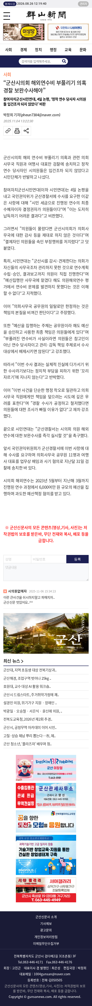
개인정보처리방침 (46, 936)
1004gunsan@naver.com (52, 974)
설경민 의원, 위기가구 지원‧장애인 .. (30, 702)
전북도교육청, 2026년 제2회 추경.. (27, 719)
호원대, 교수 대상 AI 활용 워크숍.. (27, 686)
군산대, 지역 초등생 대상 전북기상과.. (29, 670)
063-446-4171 (33, 962)
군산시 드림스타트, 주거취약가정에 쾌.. (31, 694)
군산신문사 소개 (46, 916)
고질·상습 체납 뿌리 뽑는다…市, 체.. (29, 735)
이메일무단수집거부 (46, 943)
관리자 (83, 4)
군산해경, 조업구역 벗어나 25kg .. (27, 678)
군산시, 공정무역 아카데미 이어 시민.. (29, 727)
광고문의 (46, 930)
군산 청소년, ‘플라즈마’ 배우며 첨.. (27, 743)
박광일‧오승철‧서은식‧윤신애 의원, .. (32, 711)
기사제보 (46, 923)
